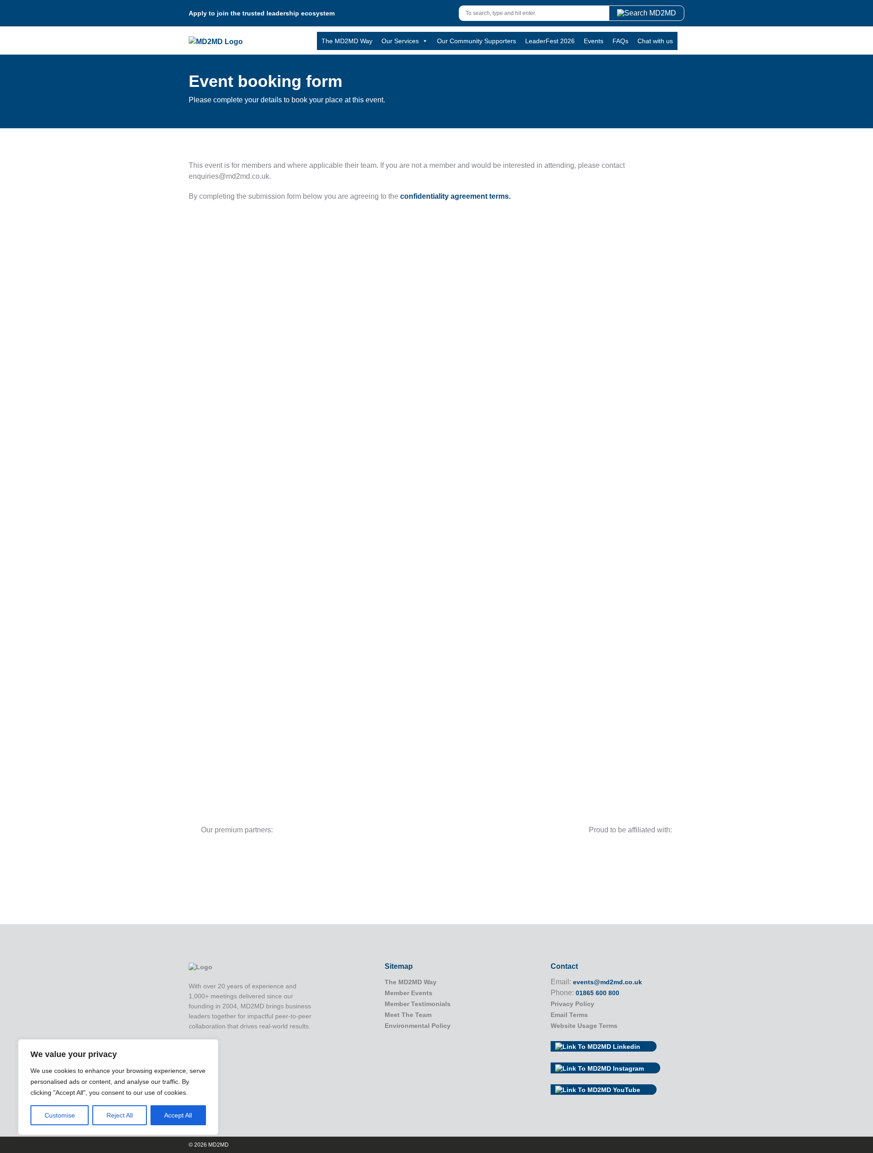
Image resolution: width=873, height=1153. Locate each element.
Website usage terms (584, 1025)
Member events (408, 993)
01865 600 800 (597, 993)
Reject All (119, 1115)
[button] (646, 13)
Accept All (178, 1115)
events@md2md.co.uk (607, 982)
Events (593, 41)
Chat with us (655, 41)
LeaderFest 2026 (550, 41)
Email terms (569, 1014)
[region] (118, 1087)
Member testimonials (418, 1003)
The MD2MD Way (346, 41)
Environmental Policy (418, 1025)
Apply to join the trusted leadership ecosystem (262, 13)
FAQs (620, 41)
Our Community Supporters (476, 41)
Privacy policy (572, 1003)
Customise (60, 1115)
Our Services (400, 41)
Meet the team (408, 1014)
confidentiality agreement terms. (455, 196)
